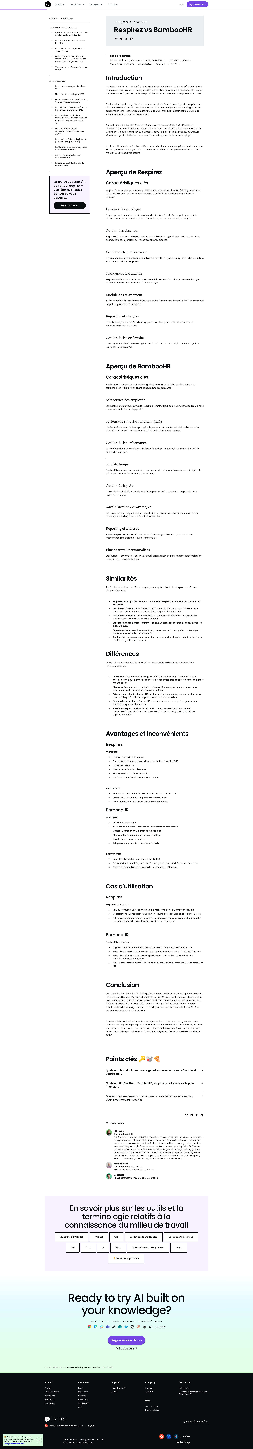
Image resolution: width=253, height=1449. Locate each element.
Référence (57, 1367)
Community (83, 1403)
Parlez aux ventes (69, 205)
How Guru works (52, 1392)
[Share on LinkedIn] (121, 39)
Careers (148, 1388)
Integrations (50, 1395)
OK (39, 1440)
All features (49, 1399)
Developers (83, 1399)
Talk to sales (184, 1388)
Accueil (48, 1367)
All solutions (50, 1403)
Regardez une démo (197, 4)
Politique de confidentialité (14, 1444)
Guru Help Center (119, 1388)
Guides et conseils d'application (77, 1367)
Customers (83, 1392)
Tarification (112, 4)
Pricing (47, 1388)
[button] (60, 4)
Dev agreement (87, 1439)
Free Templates (152, 1410)
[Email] (116, 39)
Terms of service (70, 1439)
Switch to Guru (151, 1406)
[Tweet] (126, 39)
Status (114, 1392)
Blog (80, 1407)
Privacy (100, 1439)
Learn (80, 1388)
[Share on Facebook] (131, 39)
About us (149, 1392)
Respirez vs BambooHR (103, 1367)
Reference (82, 1395)
